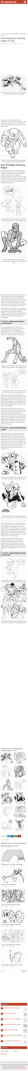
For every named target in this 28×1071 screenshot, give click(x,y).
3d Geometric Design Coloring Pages (13, 1035)
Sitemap (3, 1062)
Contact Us (8, 1062)
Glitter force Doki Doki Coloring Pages (10, 904)
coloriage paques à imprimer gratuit (9, 1068)
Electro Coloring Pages (9, 1013)
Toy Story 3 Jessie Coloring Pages (12, 1019)
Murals (15, 1051)
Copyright (13, 1062)
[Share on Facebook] (12, 836)
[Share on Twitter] (8, 836)
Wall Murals (4, 1054)
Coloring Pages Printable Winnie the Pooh (11, 964)
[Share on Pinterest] (19, 836)
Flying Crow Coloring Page (10, 1030)
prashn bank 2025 (22, 1068)
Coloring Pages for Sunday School (12, 1040)
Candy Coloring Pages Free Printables (10, 944)
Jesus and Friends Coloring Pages (12, 1024)
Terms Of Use (19, 1062)
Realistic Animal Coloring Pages (12, 1008)
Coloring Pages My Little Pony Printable (11, 924)
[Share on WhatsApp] (15, 836)
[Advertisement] (14, 19)
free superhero (6, 839)
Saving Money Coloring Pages (8, 884)
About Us (25, 1062)
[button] (25, 2)
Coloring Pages (5, 43)
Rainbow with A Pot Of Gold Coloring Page (11, 864)
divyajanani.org (8, 1)
